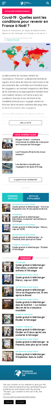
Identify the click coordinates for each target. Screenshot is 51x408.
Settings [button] (8, 402)
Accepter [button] (20, 402)
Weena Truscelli (13, 40)
